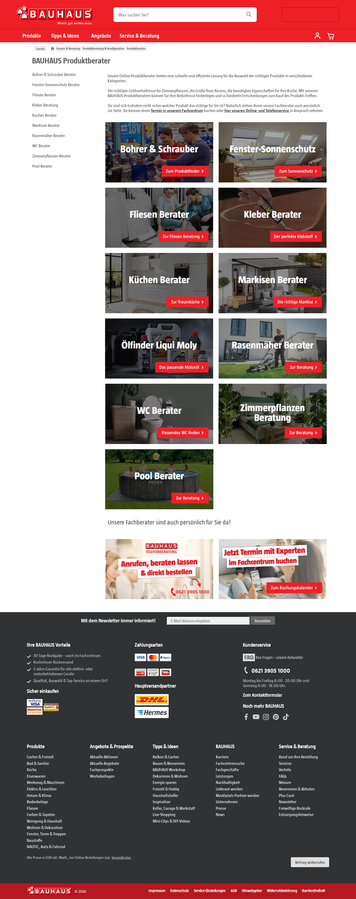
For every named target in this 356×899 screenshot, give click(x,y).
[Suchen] (250, 14)
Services (285, 763)
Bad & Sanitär (38, 763)
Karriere (222, 756)
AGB (234, 890)
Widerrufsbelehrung (282, 890)
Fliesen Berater (44, 94)
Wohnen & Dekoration (45, 827)
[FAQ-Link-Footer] (273, 660)
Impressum (157, 890)
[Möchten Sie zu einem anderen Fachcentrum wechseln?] (310, 14)
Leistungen (224, 775)
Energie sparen (164, 782)
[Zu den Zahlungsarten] (159, 675)
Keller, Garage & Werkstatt (174, 808)
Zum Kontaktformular (262, 695)
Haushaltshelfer (165, 795)
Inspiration (161, 801)
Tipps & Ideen (65, 35)
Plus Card (286, 795)
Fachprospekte (101, 769)
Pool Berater (42, 165)
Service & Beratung (139, 35)
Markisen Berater (46, 125)
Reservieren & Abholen (297, 788)
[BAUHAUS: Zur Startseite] (54, 17)
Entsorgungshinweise (296, 814)
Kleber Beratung (45, 104)
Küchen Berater (44, 115)
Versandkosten (121, 857)
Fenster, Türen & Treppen (46, 833)
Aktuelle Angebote (104, 763)
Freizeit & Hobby (166, 788)
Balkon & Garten (166, 756)
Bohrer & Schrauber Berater (54, 74)
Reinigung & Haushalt (44, 820)
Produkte (31, 35)
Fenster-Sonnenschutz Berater (56, 84)
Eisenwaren (36, 775)
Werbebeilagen (102, 775)
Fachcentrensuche (230, 763)
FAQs (283, 775)
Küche (31, 769)
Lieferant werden (229, 788)
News (220, 814)
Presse (221, 808)
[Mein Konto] (317, 36)
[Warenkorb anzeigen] (331, 36)
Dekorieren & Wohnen (170, 775)
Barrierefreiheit (313, 890)
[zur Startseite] (52, 49)
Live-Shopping (164, 814)
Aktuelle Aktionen (104, 756)
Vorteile (285, 769)
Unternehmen (227, 801)
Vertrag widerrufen (310, 862)
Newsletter (287, 801)
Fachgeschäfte (227, 769)
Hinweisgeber (252, 890)
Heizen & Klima (39, 795)
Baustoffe (34, 840)
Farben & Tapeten (41, 814)
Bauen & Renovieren (169, 763)
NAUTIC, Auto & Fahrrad (46, 846)
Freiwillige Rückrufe (294, 808)
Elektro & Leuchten (42, 788)
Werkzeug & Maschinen (45, 782)
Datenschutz (179, 890)
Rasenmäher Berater (48, 135)
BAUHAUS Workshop (169, 769)
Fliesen (32, 808)
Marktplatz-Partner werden (237, 795)
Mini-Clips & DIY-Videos (171, 820)
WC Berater (41, 145)
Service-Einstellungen (210, 890)
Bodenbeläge (37, 801)
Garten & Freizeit (40, 756)
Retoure (285, 782)
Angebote (101, 35)
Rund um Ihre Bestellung (298, 756)
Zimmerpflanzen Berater (51, 155)
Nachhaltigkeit (228, 782)
